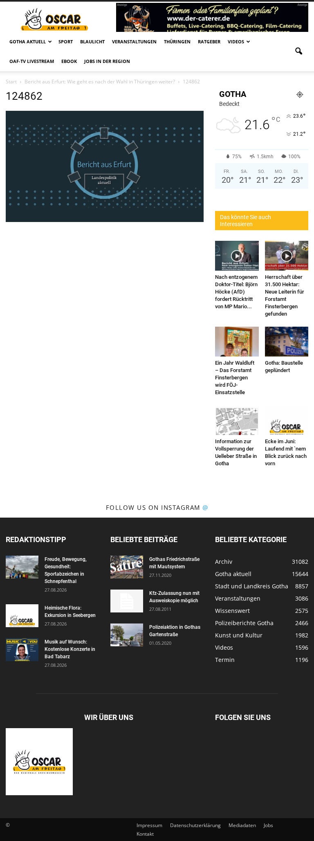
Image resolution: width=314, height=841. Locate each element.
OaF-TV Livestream (31, 61)
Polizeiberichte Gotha (244, 623)
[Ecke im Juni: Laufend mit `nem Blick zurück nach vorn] (287, 420)
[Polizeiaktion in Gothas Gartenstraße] (126, 634)
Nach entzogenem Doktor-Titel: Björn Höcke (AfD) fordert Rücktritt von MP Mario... (236, 291)
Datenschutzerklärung (195, 825)
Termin (225, 660)
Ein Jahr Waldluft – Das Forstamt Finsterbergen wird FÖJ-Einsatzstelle (234, 377)
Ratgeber (209, 41)
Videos (236, 41)
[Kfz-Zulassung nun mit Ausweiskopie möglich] (126, 601)
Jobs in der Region (107, 61)
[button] (298, 51)
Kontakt (145, 833)
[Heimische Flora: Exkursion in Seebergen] (22, 615)
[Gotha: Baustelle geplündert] (287, 342)
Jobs (268, 825)
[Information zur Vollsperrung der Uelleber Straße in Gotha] (237, 420)
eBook (69, 61)
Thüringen (177, 41)
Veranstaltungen (134, 41)
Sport (65, 41)
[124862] (105, 220)
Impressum (149, 825)
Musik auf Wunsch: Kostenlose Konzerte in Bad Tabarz (70, 649)
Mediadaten (242, 825)
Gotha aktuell (27, 41)
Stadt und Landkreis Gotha (251, 586)
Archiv (223, 561)
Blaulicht (92, 41)
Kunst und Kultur (238, 635)
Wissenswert (232, 610)
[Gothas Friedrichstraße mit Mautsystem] (126, 567)
